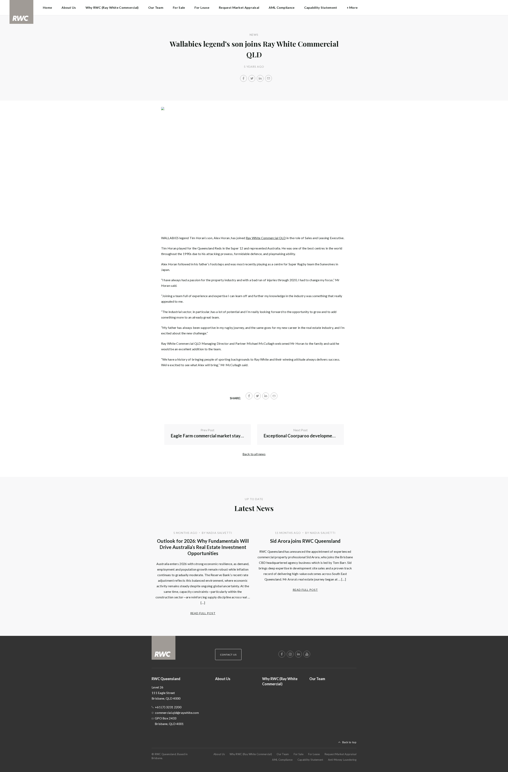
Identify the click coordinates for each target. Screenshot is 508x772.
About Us (69, 7)
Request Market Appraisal (239, 7)
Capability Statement (320, 7)
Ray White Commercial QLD (266, 238)
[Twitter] (251, 78)
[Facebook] (243, 78)
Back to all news (254, 454)
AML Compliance (281, 7)
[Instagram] (290, 654)
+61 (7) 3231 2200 (168, 707)
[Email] (268, 78)
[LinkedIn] (260, 78)
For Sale (179, 7)
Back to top (349, 742)
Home (47, 7)
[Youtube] (306, 654)
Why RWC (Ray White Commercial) (112, 7)
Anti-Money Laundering (342, 759)
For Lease (201, 7)
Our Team (155, 7)
